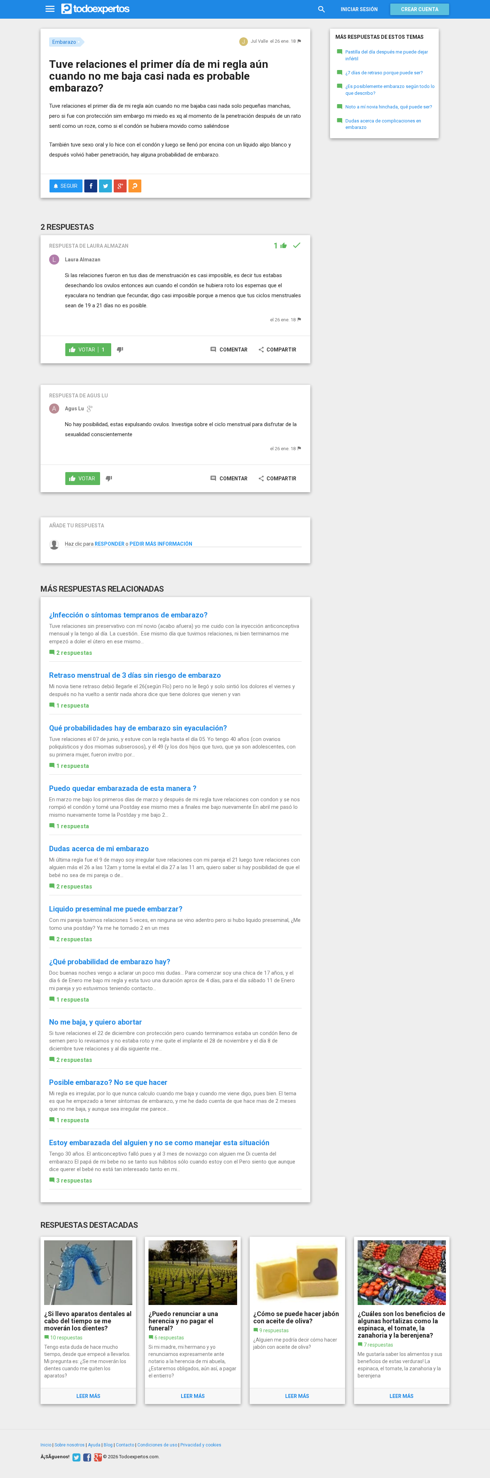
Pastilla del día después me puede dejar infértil (386, 55)
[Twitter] (75, 1456)
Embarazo (64, 42)
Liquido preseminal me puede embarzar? (116, 909)
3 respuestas (74, 1180)
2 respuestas (74, 652)
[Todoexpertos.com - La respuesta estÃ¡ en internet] (95, 9)
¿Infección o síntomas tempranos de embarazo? (128, 615)
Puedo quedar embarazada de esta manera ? (123, 788)
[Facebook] (86, 1456)
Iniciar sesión (359, 9)
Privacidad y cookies (200, 1444)
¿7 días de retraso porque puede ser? (384, 72)
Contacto (125, 1444)
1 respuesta (72, 705)
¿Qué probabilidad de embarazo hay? (109, 961)
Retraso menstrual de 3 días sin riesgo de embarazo (135, 675)
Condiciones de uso (157, 1444)
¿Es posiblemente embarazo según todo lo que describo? (390, 90)
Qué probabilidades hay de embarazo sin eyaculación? (138, 728)
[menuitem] (90, 185)
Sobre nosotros (70, 1444)
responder (109, 544)
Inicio (46, 1444)
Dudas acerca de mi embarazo (99, 848)
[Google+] (97, 1456)
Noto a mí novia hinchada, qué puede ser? (388, 106)
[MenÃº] (50, 9)
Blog (108, 1444)
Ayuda (94, 1444)
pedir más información (160, 544)
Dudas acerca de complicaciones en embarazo (383, 124)
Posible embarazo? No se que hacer (108, 1082)
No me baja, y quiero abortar (95, 1022)
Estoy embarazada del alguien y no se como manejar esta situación (159, 1142)
